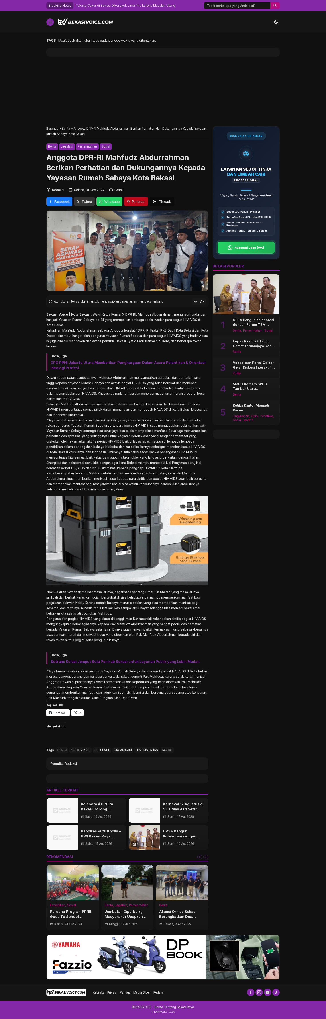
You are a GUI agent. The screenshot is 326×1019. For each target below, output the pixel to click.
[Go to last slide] (199, 857)
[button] (275, 5)
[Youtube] (267, 992)
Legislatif (67, 146)
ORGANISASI (123, 750)
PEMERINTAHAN (147, 750)
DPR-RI (62, 750)
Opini (254, 416)
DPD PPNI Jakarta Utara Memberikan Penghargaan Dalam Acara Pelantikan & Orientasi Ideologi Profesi (128, 365)
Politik (237, 373)
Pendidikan (57, 905)
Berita (52, 146)
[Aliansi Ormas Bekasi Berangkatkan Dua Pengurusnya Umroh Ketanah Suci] (182, 882)
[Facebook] (250, 992)
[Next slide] (205, 857)
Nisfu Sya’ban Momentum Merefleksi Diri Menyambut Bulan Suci (123, 5)
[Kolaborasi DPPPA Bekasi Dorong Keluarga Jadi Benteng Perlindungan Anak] (62, 810)
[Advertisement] (163, 91)
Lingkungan (241, 416)
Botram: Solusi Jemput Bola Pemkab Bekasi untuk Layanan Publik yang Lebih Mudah (125, 661)
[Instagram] (259, 992)
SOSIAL (167, 750)
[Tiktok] (276, 992)
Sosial (105, 146)
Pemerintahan (87, 146)
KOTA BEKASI (80, 750)
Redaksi (158, 992)
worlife (248, 420)
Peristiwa (266, 416)
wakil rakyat (121, 676)
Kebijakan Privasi (105, 992)
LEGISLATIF (102, 750)
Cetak (119, 190)
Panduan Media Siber (135, 992)
